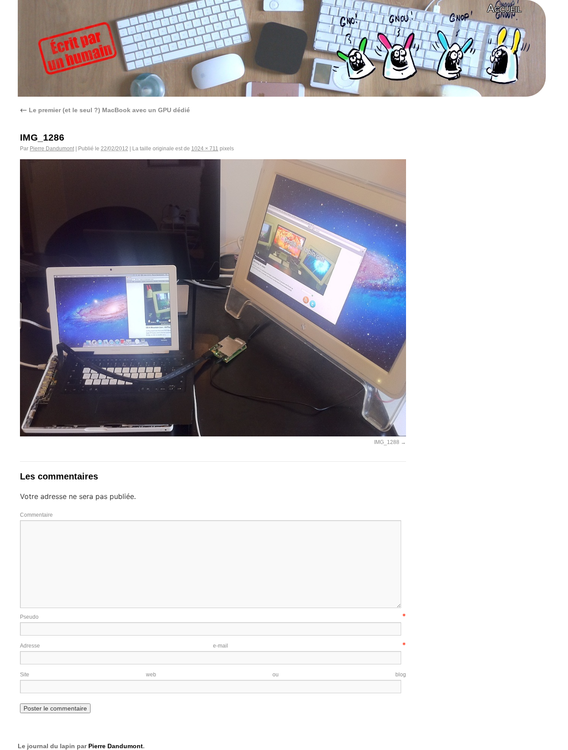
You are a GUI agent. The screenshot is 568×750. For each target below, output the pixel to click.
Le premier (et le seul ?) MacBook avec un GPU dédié (105, 110)
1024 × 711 (204, 148)
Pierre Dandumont (52, 148)
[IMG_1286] (213, 433)
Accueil (504, 8)
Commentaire (36, 515)
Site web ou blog (213, 674)
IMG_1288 (386, 442)
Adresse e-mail (124, 646)
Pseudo (29, 617)
